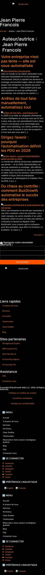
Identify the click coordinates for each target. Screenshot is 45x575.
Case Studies (8, 327)
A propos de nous (10, 305)
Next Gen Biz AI (9, 354)
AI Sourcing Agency (11, 359)
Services (6, 311)
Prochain (39, 235)
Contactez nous (9, 381)
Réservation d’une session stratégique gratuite (19, 441)
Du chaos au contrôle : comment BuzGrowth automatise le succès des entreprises (20, 193)
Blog (4, 332)
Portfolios (6, 316)
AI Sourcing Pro (9, 364)
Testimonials (7, 321)
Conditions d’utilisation (22, 398)
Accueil (6, 418)
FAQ (4, 376)
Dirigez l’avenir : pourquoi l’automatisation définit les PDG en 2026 (21, 144)
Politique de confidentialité (22, 403)
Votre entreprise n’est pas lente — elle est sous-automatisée (20, 61)
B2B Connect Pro (9, 349)
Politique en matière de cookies (22, 393)
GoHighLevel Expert (11, 343)
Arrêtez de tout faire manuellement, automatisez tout (18, 103)
